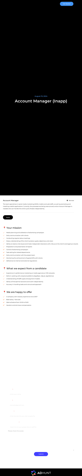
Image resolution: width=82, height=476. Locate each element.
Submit (41, 454)
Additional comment (15, 436)
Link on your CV (13, 422)
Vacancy (11, 411)
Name (10, 389)
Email (10, 400)
